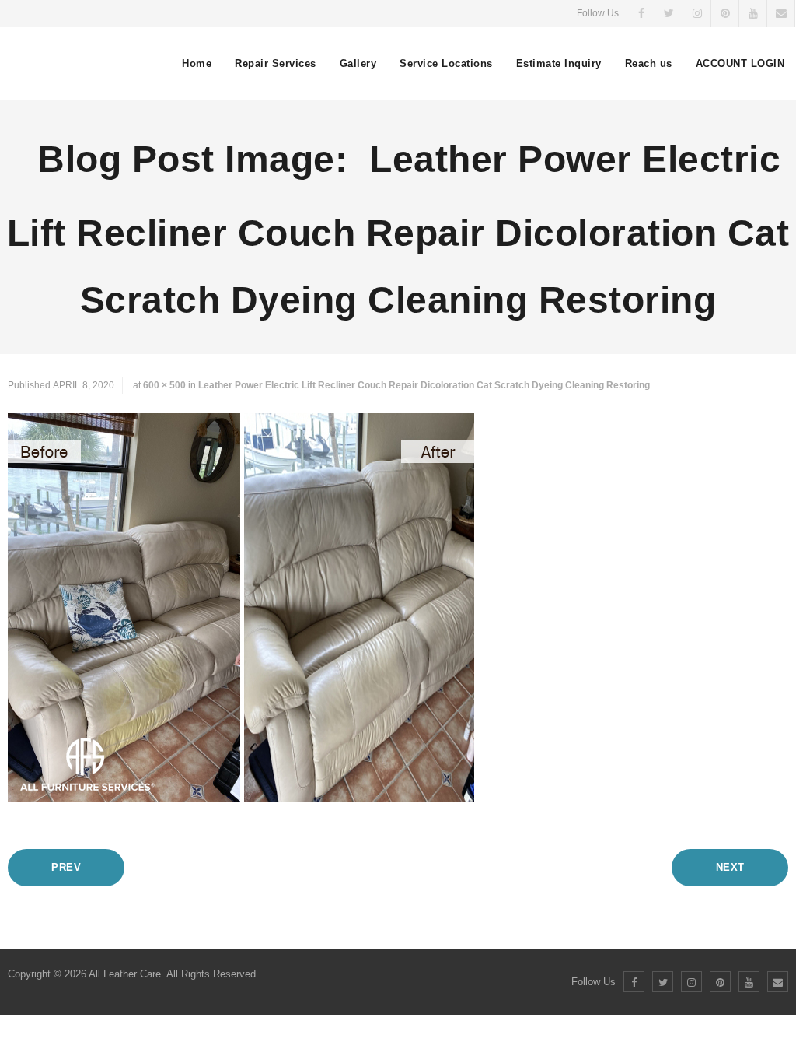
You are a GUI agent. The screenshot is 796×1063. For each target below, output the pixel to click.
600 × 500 (164, 385)
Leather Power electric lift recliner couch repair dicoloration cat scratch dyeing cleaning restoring (424, 385)
